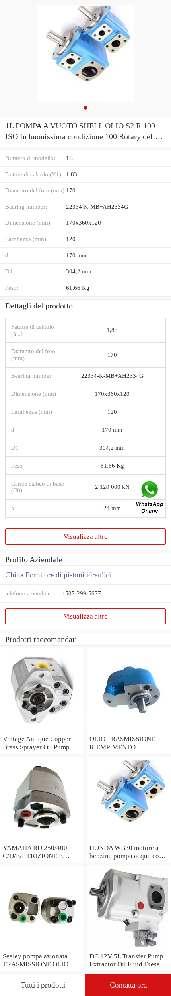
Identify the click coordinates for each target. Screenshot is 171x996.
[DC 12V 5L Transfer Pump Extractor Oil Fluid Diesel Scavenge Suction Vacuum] (129, 948)
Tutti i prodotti (43, 985)
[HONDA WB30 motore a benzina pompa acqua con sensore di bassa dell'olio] (129, 839)
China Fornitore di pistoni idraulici (58, 575)
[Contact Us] (150, 498)
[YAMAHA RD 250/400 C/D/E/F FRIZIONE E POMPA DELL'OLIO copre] (42, 839)
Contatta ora (128, 985)
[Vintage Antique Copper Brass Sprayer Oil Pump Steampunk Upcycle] (42, 730)
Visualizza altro (86, 536)
